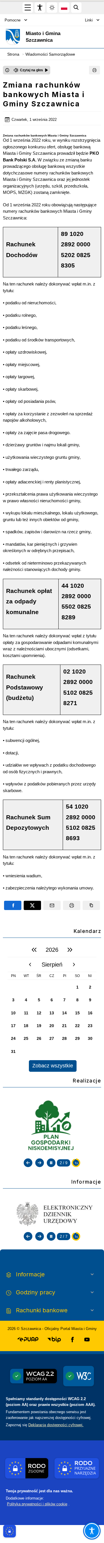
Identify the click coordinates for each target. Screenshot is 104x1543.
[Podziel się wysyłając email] (52, 905)
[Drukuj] (94, 70)
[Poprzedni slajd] (28, 1162)
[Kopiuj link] (91, 905)
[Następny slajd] (39, 1162)
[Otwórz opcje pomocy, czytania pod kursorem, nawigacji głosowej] (92, 1531)
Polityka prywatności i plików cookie (37, 1504)
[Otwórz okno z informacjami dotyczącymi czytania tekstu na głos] (7, 70)
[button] (28, 1339)
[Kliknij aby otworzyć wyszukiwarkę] (76, 7)
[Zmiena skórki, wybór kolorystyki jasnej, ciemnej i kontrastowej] (52, 7)
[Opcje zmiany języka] (64, 7)
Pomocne (13, 20)
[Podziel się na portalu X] (32, 905)
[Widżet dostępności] (40, 7)
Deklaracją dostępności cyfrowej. (55, 1425)
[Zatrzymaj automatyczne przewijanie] (51, 1162)
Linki (89, 20)
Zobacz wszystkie (52, 1066)
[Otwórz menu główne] (28, 7)
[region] (52, 1007)
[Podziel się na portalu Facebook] (12, 905)
